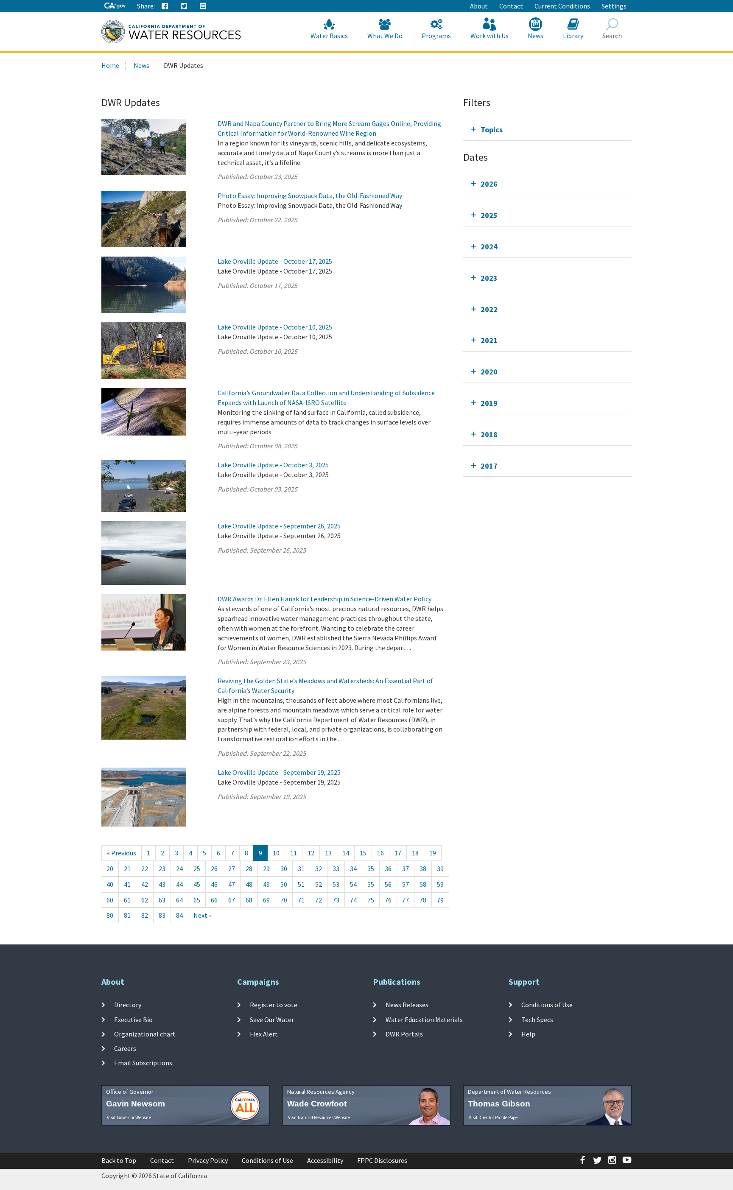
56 (388, 884)
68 (249, 900)
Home (110, 65)
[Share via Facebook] (165, 6)
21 (127, 868)
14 (345, 853)
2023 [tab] (489, 278)
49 (266, 884)
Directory (127, 1004)
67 (231, 900)
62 (144, 900)
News (535, 35)
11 (293, 853)
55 (370, 884)
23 (162, 868)
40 (109, 884)
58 (423, 884)
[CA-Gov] (115, 6)
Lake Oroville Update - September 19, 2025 (279, 772)
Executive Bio (133, 1019)
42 (144, 884)
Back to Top (118, 1160)
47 (231, 884)
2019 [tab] (489, 403)
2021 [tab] (489, 340)
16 (380, 853)
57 (405, 884)
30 (283, 868)
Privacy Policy (208, 1160)
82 (144, 915)
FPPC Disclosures (382, 1160)
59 (440, 884)
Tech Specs (537, 1019)
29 (266, 868)
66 (214, 900)
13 (328, 853)
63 (162, 900)
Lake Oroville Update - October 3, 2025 (273, 465)
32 (318, 868)
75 (370, 900)
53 (336, 884)
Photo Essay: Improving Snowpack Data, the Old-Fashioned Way (310, 195)
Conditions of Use (547, 1004)
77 (405, 900)
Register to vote (273, 1004)
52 (318, 884)
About (479, 6)
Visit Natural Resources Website (319, 1117)
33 (336, 868)
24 (179, 868)
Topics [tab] (492, 129)
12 (311, 853)
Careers (125, 1048)
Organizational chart (145, 1034)
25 (196, 868)
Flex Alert (264, 1034)
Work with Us (489, 35)
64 (179, 900)
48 (249, 884)
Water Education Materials (424, 1019)
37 (405, 868)
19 (432, 853)
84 (179, 915)
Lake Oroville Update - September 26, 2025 (279, 526)
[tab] (547, 129)
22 (144, 868)
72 (318, 900)
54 (353, 884)
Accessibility (325, 1160)
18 (415, 853)
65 (196, 900)
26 (214, 868)
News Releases (407, 1004)
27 (231, 868)
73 (336, 900)
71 (301, 900)
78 (423, 900)
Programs (436, 35)
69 (266, 900)
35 (370, 868)
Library (573, 35)
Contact (511, 6)
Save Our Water (272, 1019)
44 (179, 884)
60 (109, 900)
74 (353, 900)
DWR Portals (404, 1034)
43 (162, 884)
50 (283, 884)
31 (301, 868)
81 (127, 915)
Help (528, 1034)
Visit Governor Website (129, 1117)
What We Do (385, 35)
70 (283, 900)
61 (127, 900)
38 (423, 868)
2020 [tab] (489, 372)
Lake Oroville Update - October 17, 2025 (275, 261)
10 (276, 853)
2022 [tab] (489, 309)
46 (214, 884)
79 (440, 900)
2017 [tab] (489, 466)
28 (249, 868)
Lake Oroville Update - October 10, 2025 (275, 327)
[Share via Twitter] (184, 6)
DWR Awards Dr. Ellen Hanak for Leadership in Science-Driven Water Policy (324, 599)
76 (388, 900)
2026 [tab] (489, 184)
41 (127, 884)
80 (109, 915)
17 (397, 853)
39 (440, 868)
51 (301, 884)
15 (363, 853)
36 (388, 868)
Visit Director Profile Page (493, 1117)
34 (353, 868)
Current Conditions (562, 6)
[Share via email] (203, 6)
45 (196, 884)
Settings (614, 6)
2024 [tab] (489, 246)
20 (109, 868)
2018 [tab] (489, 434)
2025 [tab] (489, 215)
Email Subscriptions (143, 1063)
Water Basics (329, 35)
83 (162, 915)
